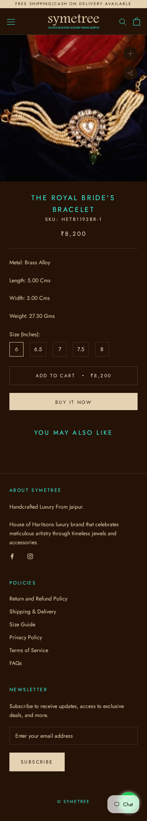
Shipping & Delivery (32, 611)
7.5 (80, 349)
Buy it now (73, 402)
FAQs (15, 663)
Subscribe (37, 761)
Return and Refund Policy (38, 598)
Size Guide (22, 624)
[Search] (122, 21)
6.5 (38, 349)
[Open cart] (136, 21)
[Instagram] (30, 556)
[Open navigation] (11, 21)
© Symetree (73, 801)
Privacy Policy (25, 637)
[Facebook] (12, 556)
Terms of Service (28, 650)
